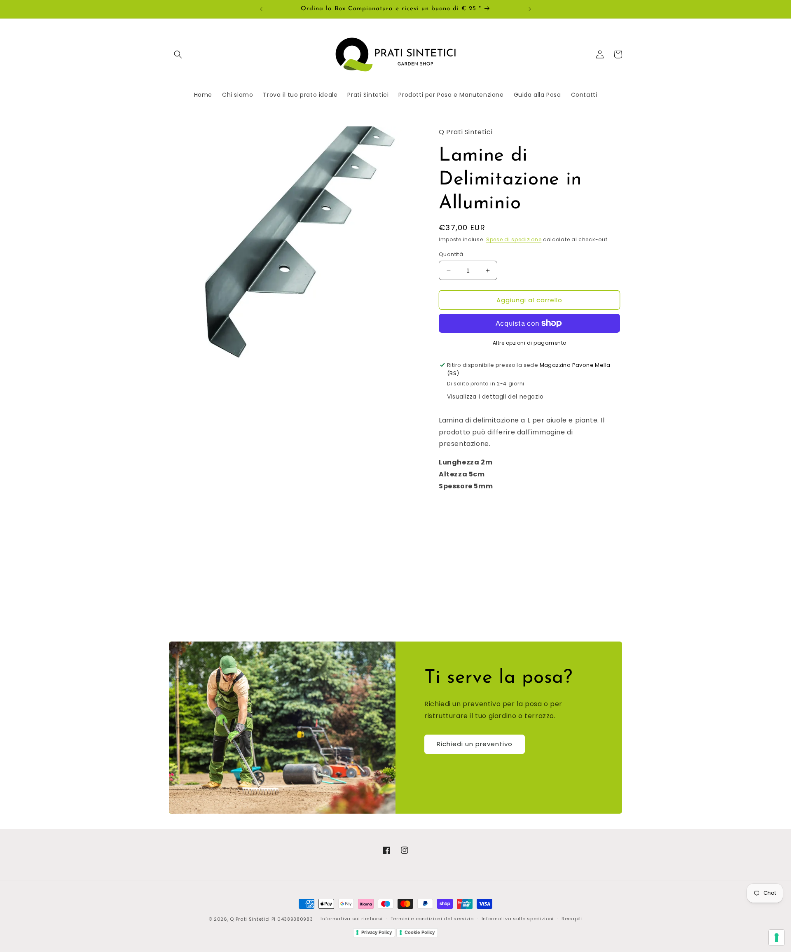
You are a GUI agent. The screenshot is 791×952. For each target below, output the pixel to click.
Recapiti (572, 918)
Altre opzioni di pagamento (529, 342)
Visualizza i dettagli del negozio (495, 396)
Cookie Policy (420, 932)
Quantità (451, 254)
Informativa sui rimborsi (352, 918)
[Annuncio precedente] (261, 9)
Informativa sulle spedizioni (518, 918)
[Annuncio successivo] (530, 9)
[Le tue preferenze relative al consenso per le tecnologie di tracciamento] (776, 937)
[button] (178, 54)
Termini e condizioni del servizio (432, 918)
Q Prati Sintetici (250, 919)
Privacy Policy (376, 932)
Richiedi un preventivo (475, 744)
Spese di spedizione (513, 239)
